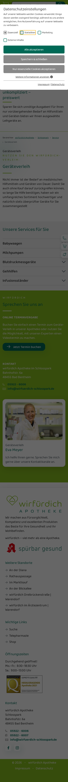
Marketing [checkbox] (47, 32)
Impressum (43, 84)
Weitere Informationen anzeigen (33, 77)
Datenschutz (58, 84)
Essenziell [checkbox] (13, 32)
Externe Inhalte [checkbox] (16, 40)
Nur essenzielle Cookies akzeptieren (34, 69)
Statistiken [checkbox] (29, 32)
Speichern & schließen (34, 59)
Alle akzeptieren (34, 50)
